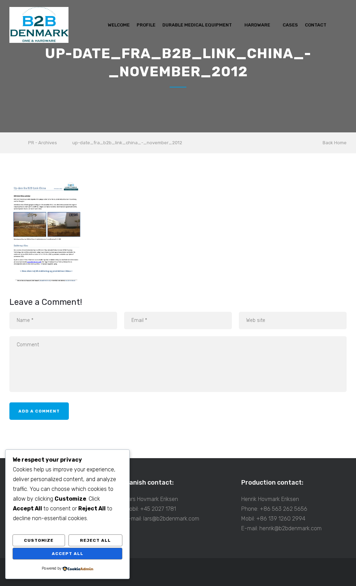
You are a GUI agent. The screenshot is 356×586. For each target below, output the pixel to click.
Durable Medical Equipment (197, 25)
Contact (315, 25)
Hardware (257, 25)
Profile (146, 25)
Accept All (67, 553)
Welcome (119, 25)
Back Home (335, 142)
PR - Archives (42, 142)
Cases (290, 25)
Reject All (95, 540)
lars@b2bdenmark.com (171, 518)
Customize (39, 540)
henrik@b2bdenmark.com (290, 528)
